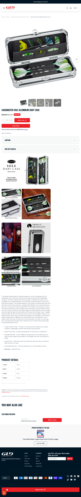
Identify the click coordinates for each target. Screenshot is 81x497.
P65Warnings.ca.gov (6, 392)
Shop (7, 17)
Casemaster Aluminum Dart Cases (20, 17)
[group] (40, 2)
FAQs (37, 458)
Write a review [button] (52, 420)
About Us (38, 456)
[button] (4, 8)
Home (3, 17)
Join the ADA (40, 443)
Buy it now (16, 126)
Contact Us (39, 466)
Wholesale (38, 463)
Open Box (27, 463)
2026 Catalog (28, 466)
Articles (38, 461)
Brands (26, 461)
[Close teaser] (7, 490)
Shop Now (27, 458)
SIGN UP (69, 458)
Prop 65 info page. (25, 396)
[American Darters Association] (40, 433)
